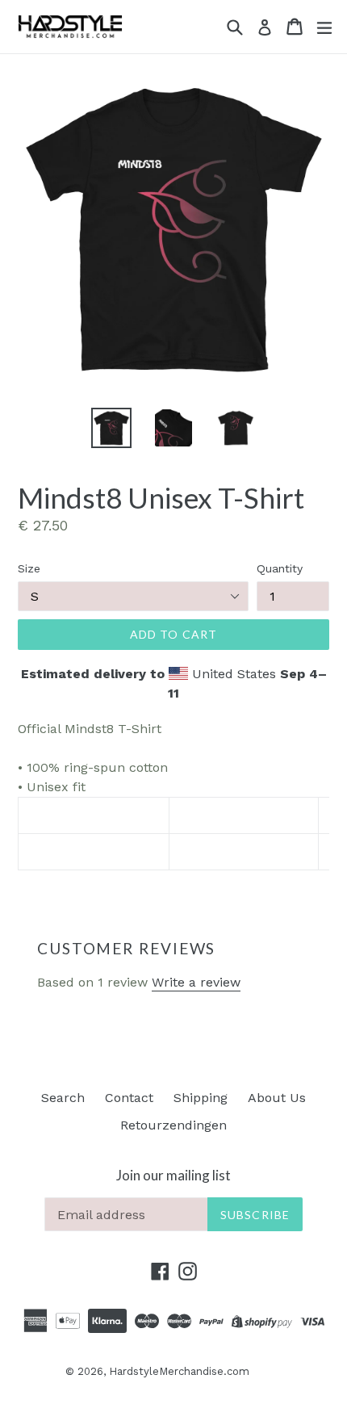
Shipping (201, 1097)
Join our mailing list (173, 1175)
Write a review (196, 982)
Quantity (280, 568)
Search (63, 1097)
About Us (277, 1097)
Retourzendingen (173, 1125)
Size (29, 568)
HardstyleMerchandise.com (179, 1371)
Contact (129, 1097)
